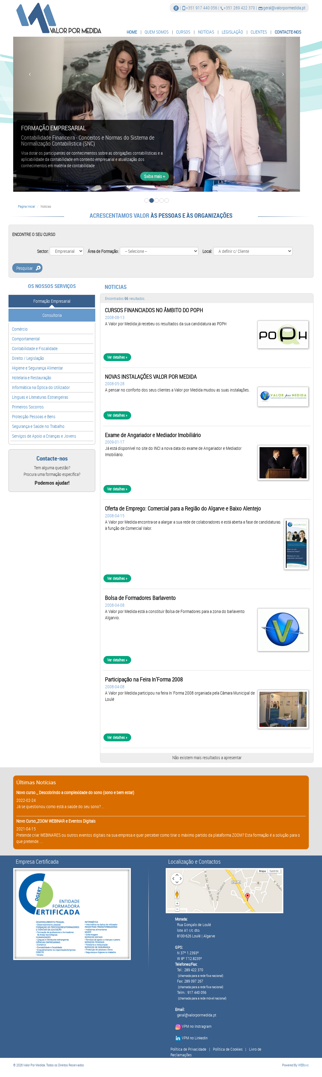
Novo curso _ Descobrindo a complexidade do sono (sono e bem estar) (75, 792)
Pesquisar (24, 268)
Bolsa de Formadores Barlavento (140, 597)
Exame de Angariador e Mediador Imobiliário (153, 435)
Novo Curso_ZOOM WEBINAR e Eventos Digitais (56, 821)
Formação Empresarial (51, 301)
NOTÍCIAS (206, 32)
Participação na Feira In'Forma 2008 (144, 679)
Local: (207, 251)
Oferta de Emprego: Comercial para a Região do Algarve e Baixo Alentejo (183, 508)
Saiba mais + (154, 176)
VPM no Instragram (197, 1026)
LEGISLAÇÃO (232, 32)
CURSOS (183, 32)
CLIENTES (259, 32)
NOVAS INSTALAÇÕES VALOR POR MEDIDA (151, 376)
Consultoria (52, 315)
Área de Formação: (103, 251)
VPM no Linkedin (195, 1038)
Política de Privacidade (188, 1049)
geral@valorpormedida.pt (284, 8)
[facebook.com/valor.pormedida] (176, 8)
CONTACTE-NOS (288, 32)
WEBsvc (303, 1065)
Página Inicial (26, 206)
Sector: (43, 251)
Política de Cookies (227, 1049)
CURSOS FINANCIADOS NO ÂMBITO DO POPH (154, 310)
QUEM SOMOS (157, 32)
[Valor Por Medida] (58, 18)
